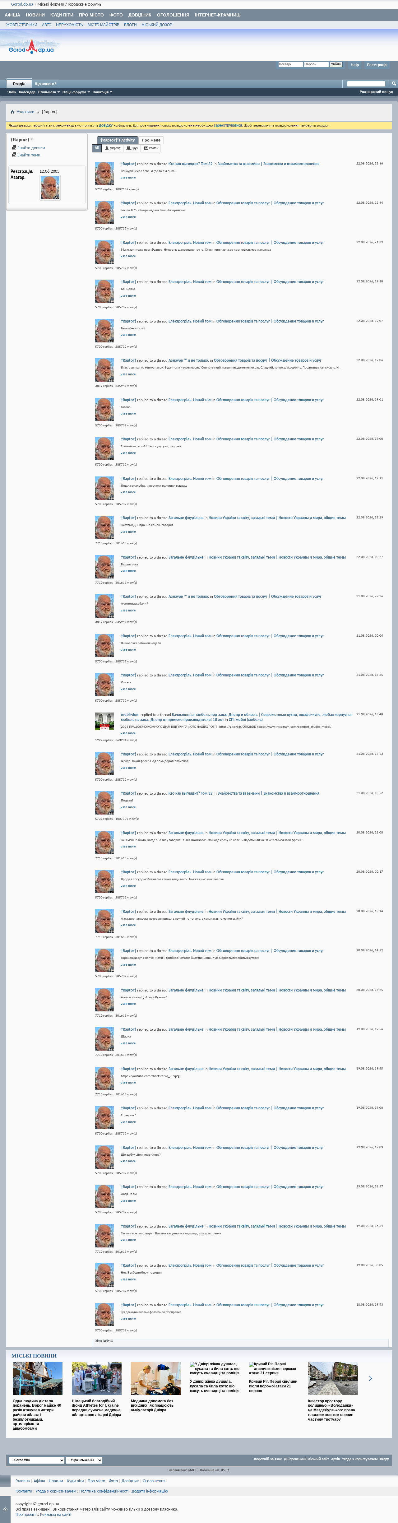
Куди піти (61, 14)
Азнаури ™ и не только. (189, 361)
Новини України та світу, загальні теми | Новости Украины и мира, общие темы (277, 518)
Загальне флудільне (186, 518)
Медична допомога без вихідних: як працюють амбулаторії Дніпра (152, 1406)
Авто (46, 25)
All (97, 148)
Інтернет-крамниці (218, 14)
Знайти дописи (30, 148)
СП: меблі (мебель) (246, 720)
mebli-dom (130, 715)
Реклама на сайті (55, 1514)
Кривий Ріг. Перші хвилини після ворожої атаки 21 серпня (273, 1386)
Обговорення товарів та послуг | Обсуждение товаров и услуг (270, 203)
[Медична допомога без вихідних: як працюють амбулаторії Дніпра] (156, 1397)
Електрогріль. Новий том (190, 203)
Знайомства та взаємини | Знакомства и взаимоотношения (268, 164)
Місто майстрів (103, 25)
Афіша (12, 14)
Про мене (151, 140)
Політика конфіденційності (103, 1491)
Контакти (24, 1491)
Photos (153, 148)
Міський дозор (156, 25)
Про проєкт (26, 1514)
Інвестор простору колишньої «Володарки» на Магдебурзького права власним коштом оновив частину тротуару (331, 1410)
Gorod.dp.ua (22, 4)
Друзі (135, 148)
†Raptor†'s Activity (117, 140)
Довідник (139, 14)
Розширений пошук (376, 92)
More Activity (104, 1340)
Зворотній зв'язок (267, 1459)
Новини (35, 14)
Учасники (26, 112)
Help (355, 65)
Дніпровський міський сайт (306, 1459)
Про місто (91, 14)
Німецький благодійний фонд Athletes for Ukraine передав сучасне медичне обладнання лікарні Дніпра (96, 1408)
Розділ (19, 84)
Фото (116, 14)
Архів (335, 1459)
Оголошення (173, 14)
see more (129, 177)
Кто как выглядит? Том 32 (191, 164)
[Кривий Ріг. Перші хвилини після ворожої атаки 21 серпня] (274, 1373)
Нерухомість (69, 25)
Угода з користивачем (55, 1491)
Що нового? (45, 84)
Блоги (130, 25)
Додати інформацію (150, 1491)
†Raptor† (115, 148)
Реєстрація (377, 65)
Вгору (384, 1459)
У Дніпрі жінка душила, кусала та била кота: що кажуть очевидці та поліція (214, 1386)
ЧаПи (11, 92)
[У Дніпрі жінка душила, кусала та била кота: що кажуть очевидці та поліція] (215, 1373)
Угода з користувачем (360, 1459)
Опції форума (74, 92)
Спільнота (47, 92)
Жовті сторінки (21, 25)
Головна (23, 1481)
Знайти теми (28, 155)
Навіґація (101, 92)
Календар (27, 92)
